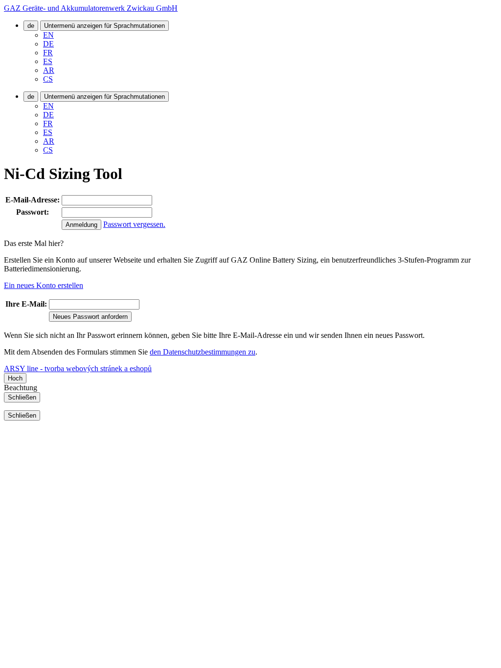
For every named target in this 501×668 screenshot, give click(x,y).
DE (48, 44)
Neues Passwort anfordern (90, 316)
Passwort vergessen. (134, 224)
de (30, 25)
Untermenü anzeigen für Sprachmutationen (104, 25)
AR (48, 70)
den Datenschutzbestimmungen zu (202, 352)
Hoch (15, 378)
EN (48, 35)
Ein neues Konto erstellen (43, 285)
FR (48, 52)
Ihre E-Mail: (26, 304)
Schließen (22, 397)
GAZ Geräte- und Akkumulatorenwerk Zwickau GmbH (91, 8)
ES (47, 61)
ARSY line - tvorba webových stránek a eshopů (78, 368)
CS (48, 79)
